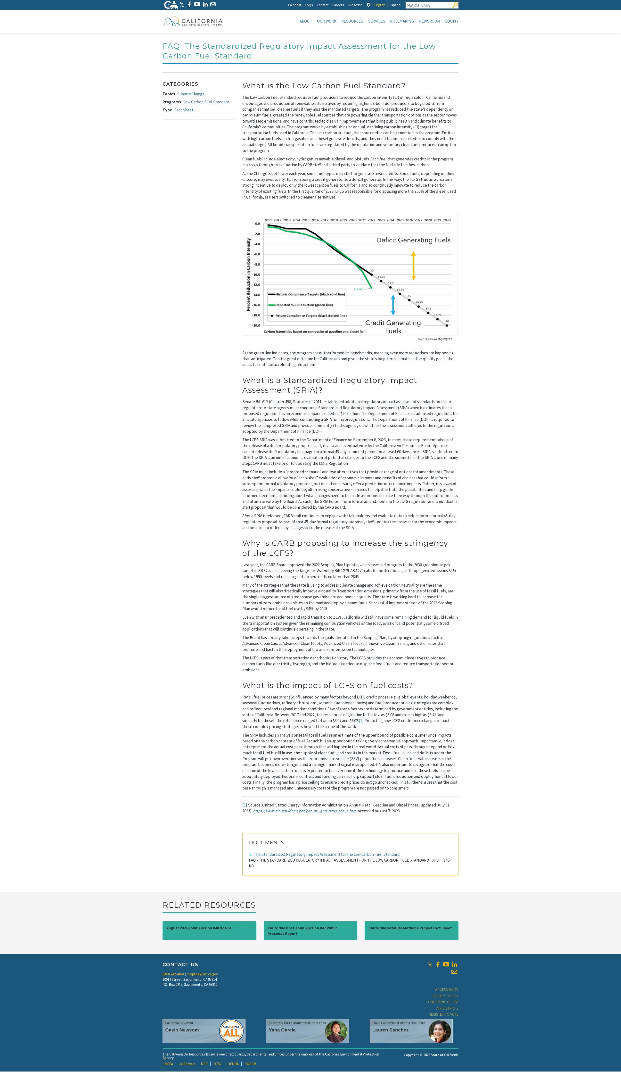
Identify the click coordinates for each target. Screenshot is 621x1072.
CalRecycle (187, 1064)
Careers (338, 4)
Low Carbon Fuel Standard (206, 102)
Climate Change (190, 94)
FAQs (309, 4)
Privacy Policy (446, 996)
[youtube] (446, 964)
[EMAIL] (213, 4)
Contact (322, 4)
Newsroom (429, 21)
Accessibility (446, 989)
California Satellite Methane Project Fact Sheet (410, 927)
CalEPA (168, 1064)
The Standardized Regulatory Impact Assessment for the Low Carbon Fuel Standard (327, 854)
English (379, 4)
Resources (352, 21)
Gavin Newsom (182, 1029)
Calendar (294, 4)
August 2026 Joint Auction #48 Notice (198, 927)
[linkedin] (454, 964)
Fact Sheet (183, 110)
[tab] (369, 4)
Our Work (326, 21)
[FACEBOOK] (189, 4)
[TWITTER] (181, 4)
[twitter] (430, 964)
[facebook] (438, 964)
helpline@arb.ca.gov (203, 974)
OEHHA (233, 1064)
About (306, 21)
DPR (204, 1064)
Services (376, 21)
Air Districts (447, 1008)
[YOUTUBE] (197, 4)
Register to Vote (443, 1014)
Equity (451, 21)
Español (395, 4)
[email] (454, 972)
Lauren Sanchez (390, 1029)
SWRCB (250, 1064)
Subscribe (355, 4)
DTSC (217, 1064)
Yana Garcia (282, 1029)
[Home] (193, 21)
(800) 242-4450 (173, 974)
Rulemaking (402, 21)
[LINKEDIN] (205, 4)
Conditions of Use (442, 1002)
